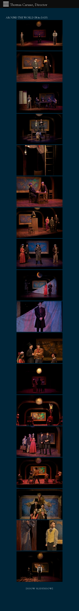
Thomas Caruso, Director (28, 4)
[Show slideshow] (39, 588)
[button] (6, 4)
